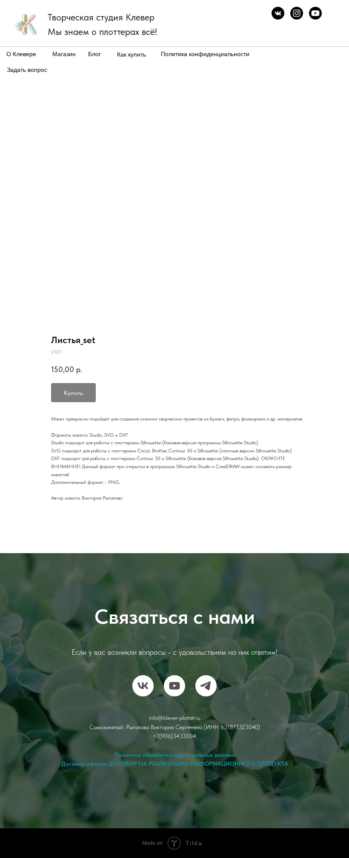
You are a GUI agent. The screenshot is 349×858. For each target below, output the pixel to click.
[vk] (143, 685)
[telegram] (206, 685)
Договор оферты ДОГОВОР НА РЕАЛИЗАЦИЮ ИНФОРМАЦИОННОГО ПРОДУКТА (174, 763)
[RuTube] (174, 685)
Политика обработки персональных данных (174, 754)
